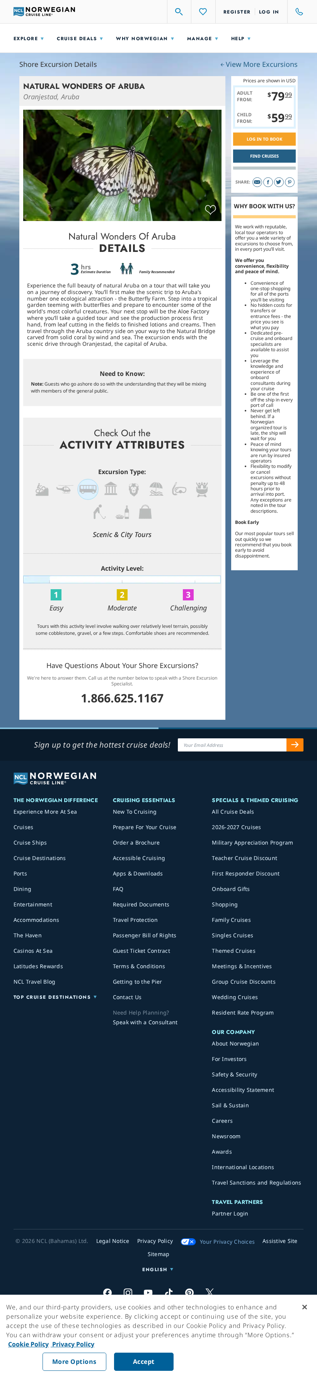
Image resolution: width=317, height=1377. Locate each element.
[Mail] (257, 182)
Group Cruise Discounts (244, 981)
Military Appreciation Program (252, 842)
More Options (74, 1361)
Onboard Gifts (231, 888)
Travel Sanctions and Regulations (256, 1182)
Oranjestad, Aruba (51, 96)
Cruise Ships (30, 842)
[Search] (179, 11)
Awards (222, 1151)
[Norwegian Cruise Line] (44, 11)
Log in (269, 12)
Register (237, 12)
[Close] (304, 1307)
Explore (26, 39)
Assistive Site (280, 1240)
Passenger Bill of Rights (145, 935)
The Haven (28, 935)
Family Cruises (231, 919)
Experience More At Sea (45, 811)
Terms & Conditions (139, 966)
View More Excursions (262, 64)
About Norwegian (235, 1043)
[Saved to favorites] (210, 210)
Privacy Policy (72, 1344)
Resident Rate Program (243, 1012)
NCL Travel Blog (35, 981)
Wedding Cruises (235, 997)
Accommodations (37, 919)
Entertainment (33, 904)
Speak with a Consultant (145, 1022)
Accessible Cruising (139, 858)
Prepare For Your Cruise (145, 827)
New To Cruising (135, 811)
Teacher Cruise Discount (244, 858)
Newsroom (226, 1136)
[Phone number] (296, 11)
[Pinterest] (290, 182)
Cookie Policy (28, 1344)
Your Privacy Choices (227, 1241)
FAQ (118, 888)
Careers (222, 1120)
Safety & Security (234, 1074)
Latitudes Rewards (38, 966)
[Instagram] (127, 1292)
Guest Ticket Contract (141, 950)
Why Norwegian (142, 39)
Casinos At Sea (33, 950)
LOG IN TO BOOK (264, 139)
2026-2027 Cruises (236, 827)
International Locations (243, 1167)
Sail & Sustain (230, 1105)
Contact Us (127, 997)
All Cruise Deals (233, 811)
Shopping (225, 904)
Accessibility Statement (243, 1089)
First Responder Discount (246, 873)
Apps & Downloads (138, 873)
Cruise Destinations (40, 858)
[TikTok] (168, 1292)
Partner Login (230, 1213)
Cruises (24, 827)
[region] (158, 1336)
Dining (23, 888)
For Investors (229, 1058)
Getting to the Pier (137, 981)
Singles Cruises (232, 935)
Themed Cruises (234, 950)
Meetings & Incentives (242, 966)
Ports (20, 873)
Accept (144, 1361)
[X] (209, 1292)
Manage (199, 39)
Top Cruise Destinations (52, 997)
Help (238, 39)
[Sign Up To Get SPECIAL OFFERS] (294, 744)
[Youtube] (148, 1292)
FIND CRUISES (264, 156)
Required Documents (141, 904)
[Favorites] (203, 11)
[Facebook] (268, 182)
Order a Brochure (136, 842)
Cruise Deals (77, 39)
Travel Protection (135, 919)
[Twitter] (279, 182)
